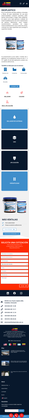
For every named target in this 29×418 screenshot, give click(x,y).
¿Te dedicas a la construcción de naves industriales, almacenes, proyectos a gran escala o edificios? (18, 351)
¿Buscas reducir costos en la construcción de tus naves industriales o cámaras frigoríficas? (19, 362)
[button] (27, 4)
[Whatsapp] (11, 415)
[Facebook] (14, 293)
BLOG (2, 395)
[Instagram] (21, 293)
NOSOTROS (4, 388)
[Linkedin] (7, 293)
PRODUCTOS (4, 385)
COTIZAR (3, 391)
